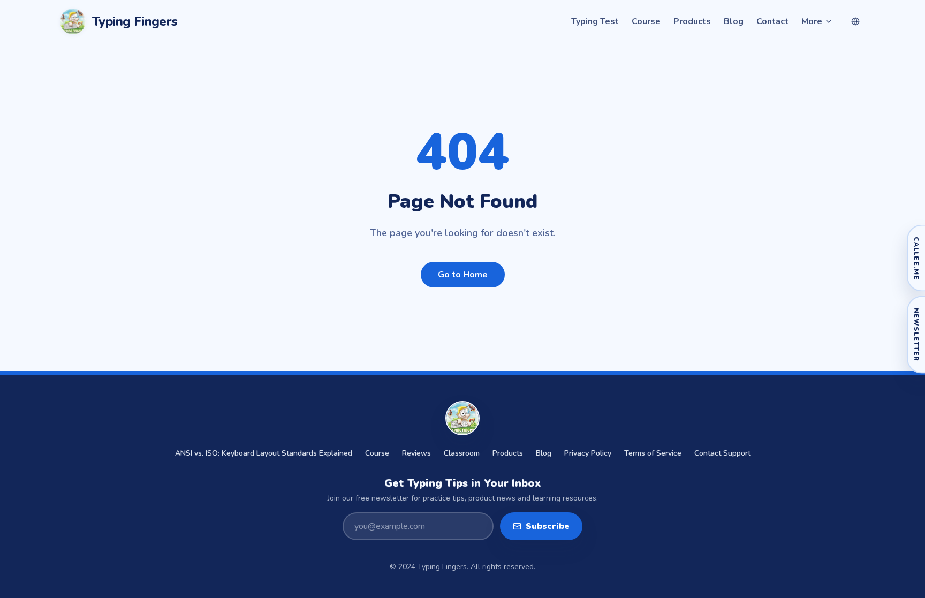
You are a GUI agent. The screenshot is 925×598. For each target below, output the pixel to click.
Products (692, 21)
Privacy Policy (587, 453)
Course (646, 21)
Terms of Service (652, 453)
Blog (734, 21)
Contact (772, 21)
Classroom (462, 453)
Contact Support (722, 453)
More (811, 21)
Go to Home (463, 275)
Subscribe (548, 526)
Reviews (416, 453)
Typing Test (595, 21)
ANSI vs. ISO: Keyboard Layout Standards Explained (263, 453)
